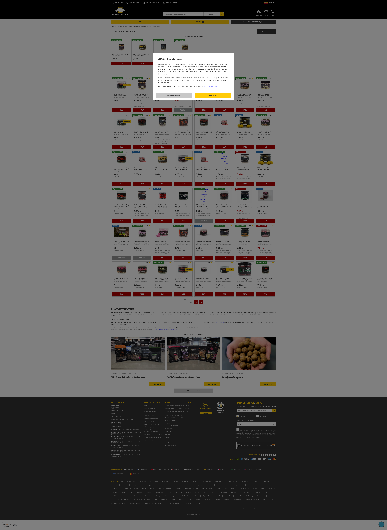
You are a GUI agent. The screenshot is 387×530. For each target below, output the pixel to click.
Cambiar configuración (174, 95)
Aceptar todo (213, 95)
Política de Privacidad (210, 86)
